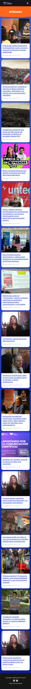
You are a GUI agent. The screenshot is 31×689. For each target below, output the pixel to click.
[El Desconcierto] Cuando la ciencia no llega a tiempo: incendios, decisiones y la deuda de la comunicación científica (14, 91)
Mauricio (6, 55)
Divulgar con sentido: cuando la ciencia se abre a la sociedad (15, 461)
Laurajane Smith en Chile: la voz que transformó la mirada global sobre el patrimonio (15, 539)
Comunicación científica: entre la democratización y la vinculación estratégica (15, 500)
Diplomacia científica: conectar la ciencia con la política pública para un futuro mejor (13, 661)
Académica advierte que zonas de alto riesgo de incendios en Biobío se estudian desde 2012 (13, 133)
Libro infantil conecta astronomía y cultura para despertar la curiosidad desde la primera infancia (15, 258)
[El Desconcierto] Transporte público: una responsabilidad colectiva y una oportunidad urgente (15, 579)
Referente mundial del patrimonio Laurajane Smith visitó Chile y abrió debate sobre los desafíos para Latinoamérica (14, 420)
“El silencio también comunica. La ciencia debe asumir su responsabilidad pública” (14, 620)
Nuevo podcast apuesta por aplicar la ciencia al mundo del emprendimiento (15, 173)
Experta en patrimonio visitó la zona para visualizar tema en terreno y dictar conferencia (15, 378)
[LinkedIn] (14, 681)
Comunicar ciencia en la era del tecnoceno (14, 340)
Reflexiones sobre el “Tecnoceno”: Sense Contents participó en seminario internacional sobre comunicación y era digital (15, 300)
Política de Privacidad (15, 683)
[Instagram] (17, 681)
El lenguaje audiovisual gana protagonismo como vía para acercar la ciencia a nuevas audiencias (15, 49)
